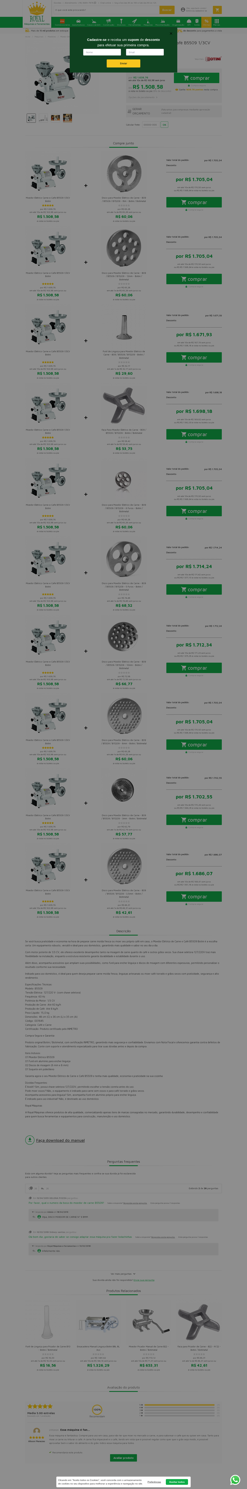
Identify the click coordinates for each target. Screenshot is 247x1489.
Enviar (123, 63)
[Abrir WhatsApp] (235, 1480)
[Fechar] (171, 33)
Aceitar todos (177, 1482)
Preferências (154, 1482)
